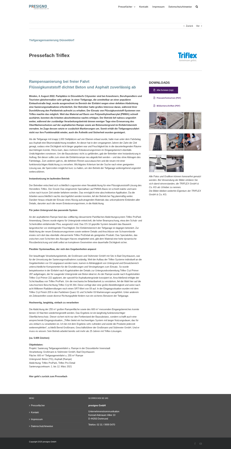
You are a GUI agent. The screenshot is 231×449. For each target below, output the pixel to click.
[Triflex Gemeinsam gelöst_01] (187, 48)
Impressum (37, 419)
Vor (198, 26)
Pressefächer (38, 405)
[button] (197, 6)
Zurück (189, 26)
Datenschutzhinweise (42, 426)
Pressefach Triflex (49, 55)
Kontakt (35, 412)
